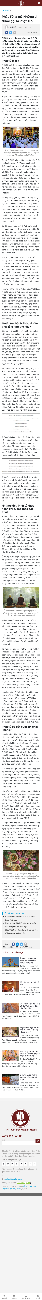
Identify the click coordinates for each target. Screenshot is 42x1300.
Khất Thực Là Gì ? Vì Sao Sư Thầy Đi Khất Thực (28, 1077)
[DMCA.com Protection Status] (24, 1183)
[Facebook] (6, 32)
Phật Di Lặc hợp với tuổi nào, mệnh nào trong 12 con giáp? (30, 1029)
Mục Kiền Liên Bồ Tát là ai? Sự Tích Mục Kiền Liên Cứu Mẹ (30, 1006)
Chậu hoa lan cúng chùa (11, 1189)
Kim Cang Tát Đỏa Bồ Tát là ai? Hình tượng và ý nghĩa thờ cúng (30, 1053)
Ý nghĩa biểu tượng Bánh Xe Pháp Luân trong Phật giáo (28, 960)
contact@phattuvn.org (13, 1179)
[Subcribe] (38, 1141)
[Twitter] (10, 32)
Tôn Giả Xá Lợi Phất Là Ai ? (29, 983)
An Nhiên (13, 27)
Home (7, 10)
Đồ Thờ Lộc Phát (29, 1186)
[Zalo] (17, 944)
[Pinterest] (14, 32)
